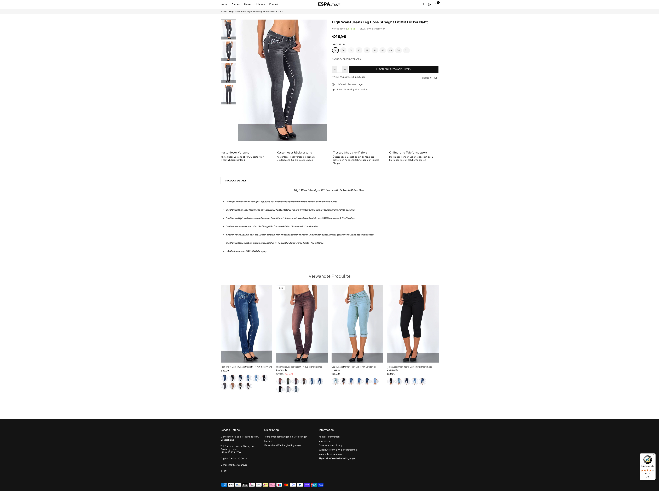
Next (444, 340)
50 (398, 50)
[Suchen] (423, 4)
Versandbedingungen (330, 454)
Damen (236, 4)
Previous (215, 340)
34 (335, 50)
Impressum (325, 441)
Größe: (338, 44)
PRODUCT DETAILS (235, 180)
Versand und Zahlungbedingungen (283, 445)
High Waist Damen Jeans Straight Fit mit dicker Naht (246, 366)
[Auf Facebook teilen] (431, 77)
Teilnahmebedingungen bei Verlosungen (285, 436)
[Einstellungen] (429, 4)
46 (382, 50)
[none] (228, 29)
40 (359, 50)
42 (367, 50)
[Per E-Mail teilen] (436, 77)
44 (375, 50)
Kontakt (273, 4)
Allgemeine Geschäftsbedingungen (337, 458)
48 (390, 50)
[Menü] (653, 455)
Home (224, 4)
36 (343, 50)
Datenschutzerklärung (331, 445)
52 (406, 50)
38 (351, 50)
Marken (260, 4)
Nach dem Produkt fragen (346, 59)
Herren (248, 4)
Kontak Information (329, 436)
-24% (281, 288)
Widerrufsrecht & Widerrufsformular (339, 449)
